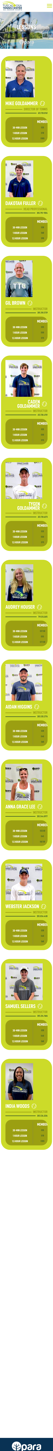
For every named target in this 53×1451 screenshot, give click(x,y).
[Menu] (49, 5)
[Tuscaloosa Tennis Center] (12, 6)
